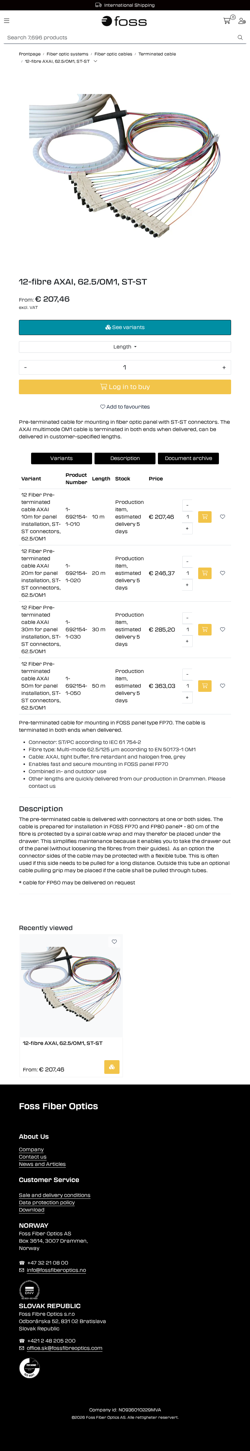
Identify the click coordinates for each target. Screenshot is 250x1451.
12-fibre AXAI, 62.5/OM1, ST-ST (63, 1043)
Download (32, 1210)
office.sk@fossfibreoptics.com (64, 1348)
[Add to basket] (205, 517)
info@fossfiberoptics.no (56, 1270)
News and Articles (42, 1164)
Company (31, 1149)
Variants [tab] (61, 458)
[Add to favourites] (222, 516)
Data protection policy (47, 1202)
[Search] (240, 38)
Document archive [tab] (188, 458)
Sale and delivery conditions (55, 1195)
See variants (128, 327)
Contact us (33, 1157)
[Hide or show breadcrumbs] (95, 61)
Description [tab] (125, 458)
